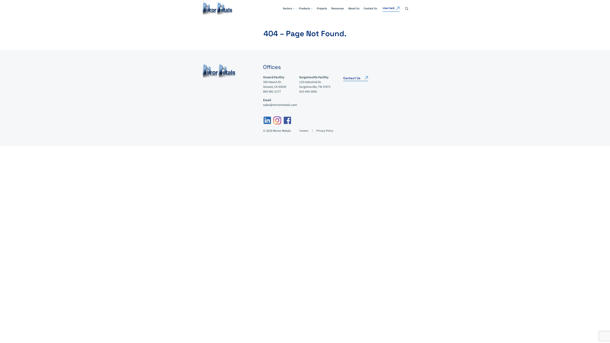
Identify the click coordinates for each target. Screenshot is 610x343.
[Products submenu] (312, 8)
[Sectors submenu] (294, 8)
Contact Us (351, 78)
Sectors (287, 8)
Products (304, 8)
